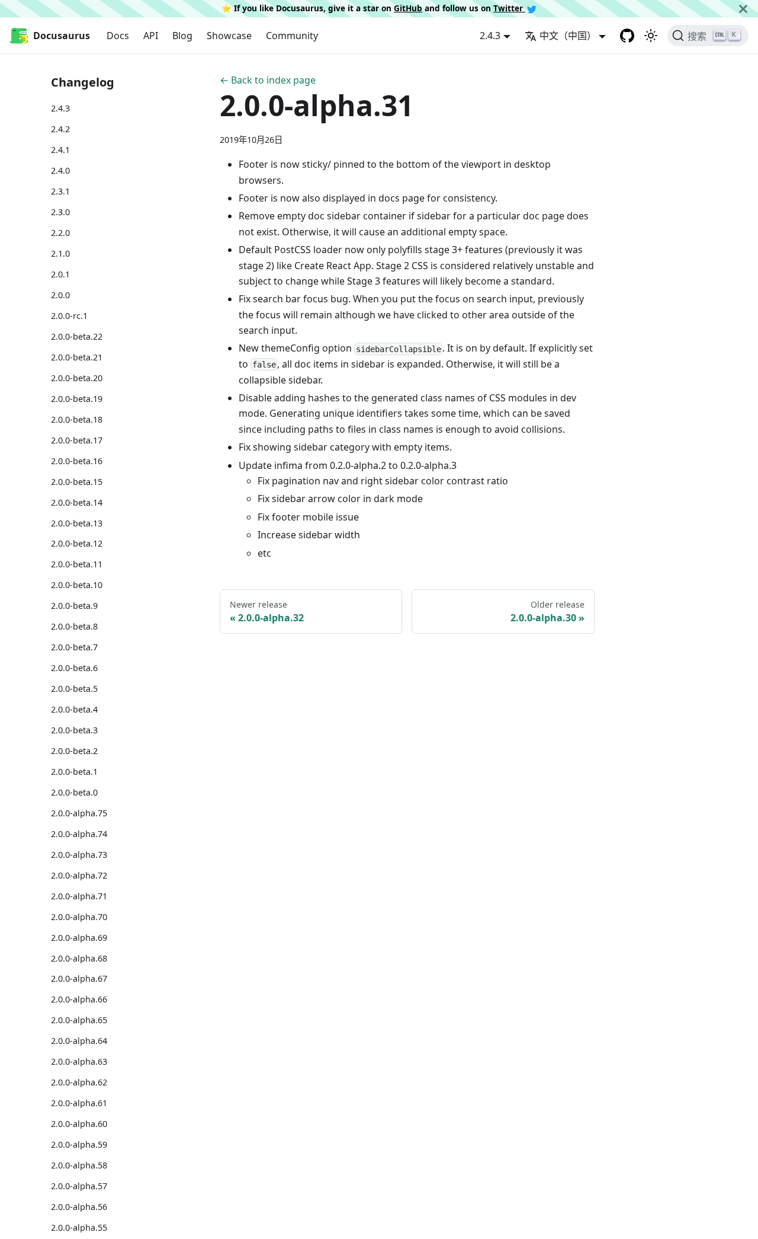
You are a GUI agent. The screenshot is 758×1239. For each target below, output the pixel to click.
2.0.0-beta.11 (76, 564)
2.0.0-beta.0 (74, 791)
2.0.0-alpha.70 (79, 916)
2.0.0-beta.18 (76, 418)
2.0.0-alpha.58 (79, 1165)
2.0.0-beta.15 (76, 481)
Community (292, 35)
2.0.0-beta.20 (76, 377)
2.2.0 (60, 232)
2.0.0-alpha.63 (79, 1061)
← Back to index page (268, 80)
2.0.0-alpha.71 (79, 895)
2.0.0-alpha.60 (79, 1123)
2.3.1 (60, 191)
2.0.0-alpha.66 (79, 999)
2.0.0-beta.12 (76, 543)
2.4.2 (60, 129)
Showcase (229, 35)
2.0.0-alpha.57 (79, 1186)
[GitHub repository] (627, 35)
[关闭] (743, 8)
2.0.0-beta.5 (74, 688)
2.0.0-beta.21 (76, 356)
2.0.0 (60, 295)
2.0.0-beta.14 (76, 501)
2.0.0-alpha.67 (79, 978)
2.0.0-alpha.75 (79, 812)
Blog (182, 35)
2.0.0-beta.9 (74, 605)
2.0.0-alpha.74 (79, 833)
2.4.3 (60, 108)
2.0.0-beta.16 (76, 460)
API (150, 35)
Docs (118, 35)
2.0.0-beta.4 (74, 709)
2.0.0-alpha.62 (79, 1082)
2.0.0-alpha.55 (79, 1226)
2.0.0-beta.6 (74, 667)
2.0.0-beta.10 (76, 584)
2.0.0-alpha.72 (79, 874)
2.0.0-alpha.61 (79, 1103)
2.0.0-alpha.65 (79, 1020)
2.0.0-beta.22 (76, 335)
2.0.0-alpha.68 (79, 957)
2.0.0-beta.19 (76, 398)
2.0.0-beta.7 (74, 647)
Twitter (509, 8)
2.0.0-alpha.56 (79, 1206)
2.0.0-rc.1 (69, 315)
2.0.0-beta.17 (76, 439)
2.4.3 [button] (490, 35)
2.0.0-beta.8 (74, 626)
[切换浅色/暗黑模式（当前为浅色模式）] (650, 35)
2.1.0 (60, 253)
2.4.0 (60, 170)
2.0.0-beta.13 (76, 522)
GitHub (408, 8)
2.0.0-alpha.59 (79, 1144)
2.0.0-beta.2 (74, 750)
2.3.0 (60, 212)
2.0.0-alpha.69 (79, 937)
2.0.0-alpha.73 (79, 854)
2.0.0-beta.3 (74, 730)
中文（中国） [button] (567, 35)
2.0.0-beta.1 (74, 771)
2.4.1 (60, 149)
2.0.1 (60, 274)
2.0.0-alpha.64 (79, 1040)
